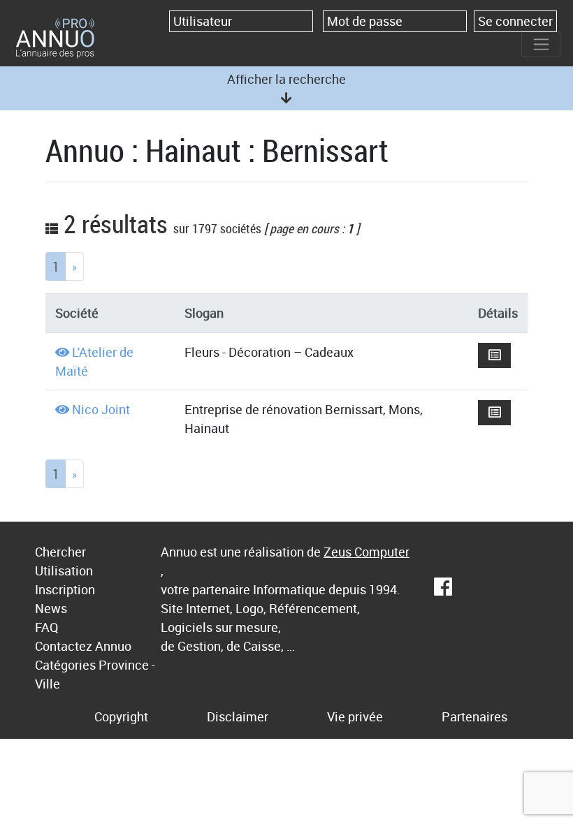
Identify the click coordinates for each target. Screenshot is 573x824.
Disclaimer (237, 716)
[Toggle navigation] (540, 44)
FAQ (46, 627)
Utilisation (64, 570)
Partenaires (474, 716)
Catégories (65, 664)
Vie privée (355, 716)
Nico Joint (101, 409)
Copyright (121, 716)
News (51, 608)
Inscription (65, 589)
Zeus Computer (366, 551)
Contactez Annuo (83, 646)
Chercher (60, 551)
